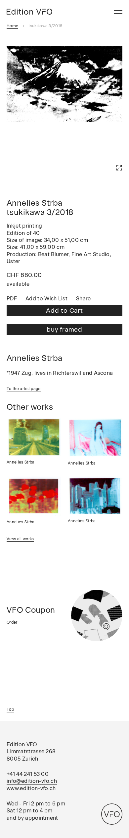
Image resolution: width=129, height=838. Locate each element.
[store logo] (29, 12)
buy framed (64, 329)
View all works (20, 539)
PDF (12, 299)
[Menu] (118, 12)
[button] (109, 158)
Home (12, 26)
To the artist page (24, 388)
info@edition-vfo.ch (32, 781)
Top (10, 709)
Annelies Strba (20, 462)
